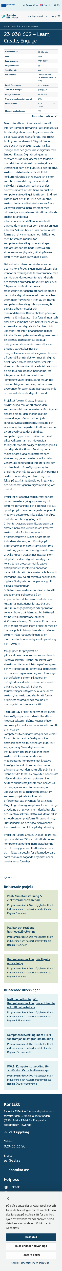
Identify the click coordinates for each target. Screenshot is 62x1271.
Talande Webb (32, 5)
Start (6, 26)
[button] (7, 1198)
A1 (39, 66)
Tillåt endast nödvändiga (31, 1246)
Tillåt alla (31, 1237)
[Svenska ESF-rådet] (9, 16)
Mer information (43, 116)
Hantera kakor (31, 1255)
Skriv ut (11, 877)
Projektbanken (31, 26)
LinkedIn (15, 1187)
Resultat (16, 26)
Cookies (15, 1262)
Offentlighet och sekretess (35, 1262)
